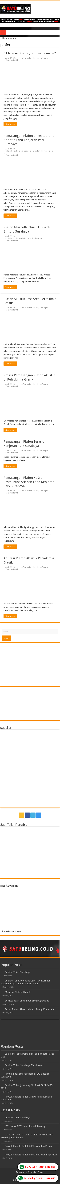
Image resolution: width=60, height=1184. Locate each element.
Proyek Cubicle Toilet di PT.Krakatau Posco (28, 1146)
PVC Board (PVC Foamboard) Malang (25, 1126)
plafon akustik (33, 58)
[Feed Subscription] (59, 44)
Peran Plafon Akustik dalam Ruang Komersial (29, 1009)
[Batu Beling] (30, 9)
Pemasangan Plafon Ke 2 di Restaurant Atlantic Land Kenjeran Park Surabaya (29, 482)
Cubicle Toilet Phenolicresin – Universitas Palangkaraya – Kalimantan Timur (25, 982)
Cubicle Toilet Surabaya (17, 972)
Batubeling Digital (36, 1172)
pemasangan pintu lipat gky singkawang (27, 1000)
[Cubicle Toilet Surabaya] (2, 972)
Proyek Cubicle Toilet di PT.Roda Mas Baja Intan (31, 1154)
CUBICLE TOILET (11, 151)
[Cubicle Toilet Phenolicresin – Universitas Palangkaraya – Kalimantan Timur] (2, 980)
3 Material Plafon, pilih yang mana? (30, 53)
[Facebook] (27, 815)
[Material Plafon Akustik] (2, 992)
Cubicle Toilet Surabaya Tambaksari (24, 1065)
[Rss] (21, 815)
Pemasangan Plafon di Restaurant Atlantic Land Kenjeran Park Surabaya (29, 140)
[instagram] (38, 815)
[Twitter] (33, 815)
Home (5, 38)
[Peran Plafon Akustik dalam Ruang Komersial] (2, 1009)
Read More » (10, 124)
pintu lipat (23, 151)
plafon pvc (44, 58)
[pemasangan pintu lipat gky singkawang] (2, 1000)
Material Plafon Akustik (18, 992)
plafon (23, 58)
